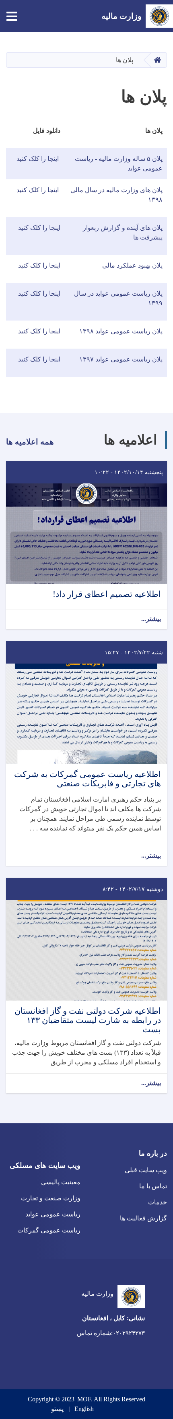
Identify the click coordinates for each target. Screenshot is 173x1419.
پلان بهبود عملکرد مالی (132, 265)
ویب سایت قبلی (146, 1170)
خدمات (157, 1202)
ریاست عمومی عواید (52, 1214)
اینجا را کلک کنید (38, 158)
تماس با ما (153, 1186)
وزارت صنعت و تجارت (50, 1198)
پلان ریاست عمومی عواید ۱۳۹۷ (121, 359)
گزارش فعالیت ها (143, 1218)
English (84, 1408)
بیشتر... (151, 618)
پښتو (57, 1408)
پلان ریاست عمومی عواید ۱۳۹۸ (120, 331)
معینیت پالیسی (60, 1182)
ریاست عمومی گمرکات (48, 1230)
